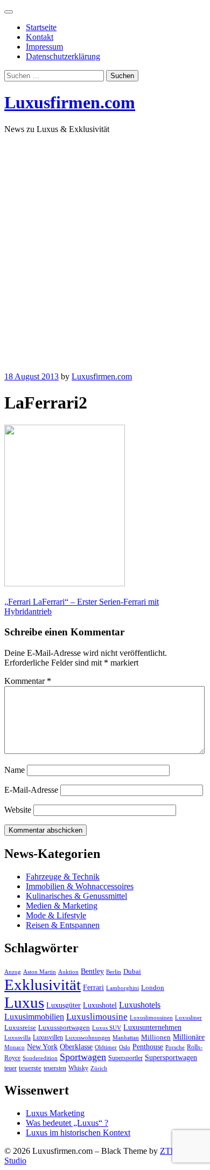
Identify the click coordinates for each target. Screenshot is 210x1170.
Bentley (92, 971)
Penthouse (147, 1047)
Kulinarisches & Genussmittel (76, 896)
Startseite (41, 27)
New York (42, 1046)
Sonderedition (40, 1058)
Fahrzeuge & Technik (63, 876)
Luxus (24, 1002)
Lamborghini (122, 988)
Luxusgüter (63, 1005)
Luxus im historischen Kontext (78, 1132)
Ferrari (93, 987)
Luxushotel (100, 1005)
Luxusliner (188, 1018)
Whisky (78, 1068)
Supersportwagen (171, 1057)
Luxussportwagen (64, 1027)
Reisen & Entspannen (63, 925)
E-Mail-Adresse (31, 789)
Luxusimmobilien (34, 1016)
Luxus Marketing (55, 1113)
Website (17, 809)
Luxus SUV (106, 1028)
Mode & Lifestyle (56, 915)
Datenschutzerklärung (63, 56)
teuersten (55, 1068)
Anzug (12, 972)
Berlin (113, 972)
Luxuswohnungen (87, 1038)
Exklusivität (42, 984)
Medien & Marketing (61, 905)
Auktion (68, 972)
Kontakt (39, 36)
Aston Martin (39, 972)
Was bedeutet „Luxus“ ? (67, 1122)
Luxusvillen (48, 1037)
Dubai (132, 971)
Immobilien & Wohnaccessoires (80, 886)
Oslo (124, 1047)
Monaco (14, 1047)
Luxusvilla (17, 1038)
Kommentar (27, 681)
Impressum (44, 46)
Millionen (156, 1037)
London (152, 988)
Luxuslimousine (97, 1017)
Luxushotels (139, 1004)
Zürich (98, 1068)
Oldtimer (106, 1047)
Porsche (175, 1047)
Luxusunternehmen (152, 1027)
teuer (10, 1068)
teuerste (30, 1068)
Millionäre (189, 1037)
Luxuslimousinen (151, 1018)
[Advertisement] (105, 248)
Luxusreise (20, 1027)
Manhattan (126, 1038)
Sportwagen (83, 1056)
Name (14, 769)
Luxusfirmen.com (69, 102)
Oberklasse (76, 1047)
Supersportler (125, 1058)
